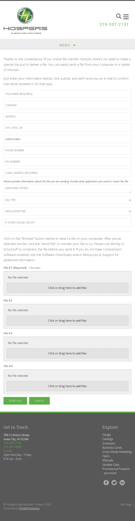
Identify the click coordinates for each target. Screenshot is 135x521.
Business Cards (112, 447)
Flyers (106, 456)
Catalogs (107, 439)
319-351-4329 (12, 447)
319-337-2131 (114, 24)
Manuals (107, 460)
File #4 (8, 366)
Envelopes (108, 443)
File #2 (8, 300)
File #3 (8, 333)
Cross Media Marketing (116, 452)
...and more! (109, 473)
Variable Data (110, 465)
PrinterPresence (29, 508)
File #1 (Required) (15, 268)
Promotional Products (116, 469)
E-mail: (8, 451)
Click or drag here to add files (67, 288)
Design (106, 435)
